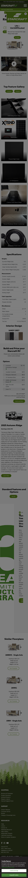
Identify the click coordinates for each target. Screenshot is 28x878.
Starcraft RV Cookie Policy (8, 867)
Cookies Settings (14, 870)
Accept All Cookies (14, 875)
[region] (14, 867)
